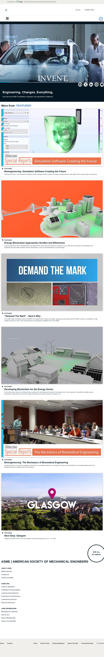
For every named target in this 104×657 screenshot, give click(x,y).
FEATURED (23, 105)
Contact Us (5, 574)
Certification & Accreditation (10, 590)
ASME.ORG (89, 10)
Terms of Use (44, 643)
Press (35, 643)
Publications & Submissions (10, 596)
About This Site (73, 643)
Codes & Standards (8, 587)
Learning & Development (10, 593)
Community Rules (87, 643)
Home (78, 10)
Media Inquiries (6, 571)
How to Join (5, 615)
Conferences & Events (9, 599)
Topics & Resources (8, 602)
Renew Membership (8, 618)
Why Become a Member (9, 611)
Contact (9, 643)
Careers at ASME (7, 578)
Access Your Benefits (8, 621)
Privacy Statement (58, 643)
